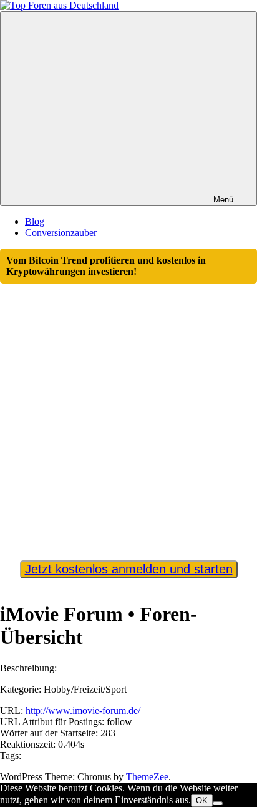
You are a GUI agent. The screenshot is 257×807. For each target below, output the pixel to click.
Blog (34, 221)
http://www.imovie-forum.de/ (83, 710)
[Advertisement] (128, 416)
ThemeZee (147, 776)
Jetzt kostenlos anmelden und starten (129, 569)
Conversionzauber (61, 232)
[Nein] (218, 803)
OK (202, 800)
